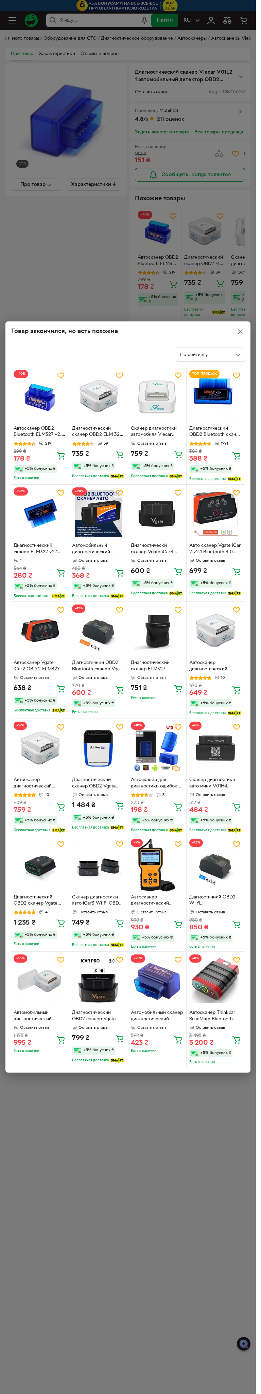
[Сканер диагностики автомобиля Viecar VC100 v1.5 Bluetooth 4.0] (157, 396)
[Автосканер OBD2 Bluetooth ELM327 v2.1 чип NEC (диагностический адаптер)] (40, 396)
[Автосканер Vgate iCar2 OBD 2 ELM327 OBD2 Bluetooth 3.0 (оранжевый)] (40, 631)
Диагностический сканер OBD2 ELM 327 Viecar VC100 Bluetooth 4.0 (98, 432)
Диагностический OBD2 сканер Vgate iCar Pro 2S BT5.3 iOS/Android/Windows (38, 901)
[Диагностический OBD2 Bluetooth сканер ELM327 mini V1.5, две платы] (215, 396)
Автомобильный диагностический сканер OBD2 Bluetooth (98, 549)
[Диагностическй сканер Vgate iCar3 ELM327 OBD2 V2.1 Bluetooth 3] (157, 513)
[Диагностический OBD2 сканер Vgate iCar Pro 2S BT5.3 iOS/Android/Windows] (40, 865)
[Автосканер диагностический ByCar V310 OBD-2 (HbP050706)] (157, 865)
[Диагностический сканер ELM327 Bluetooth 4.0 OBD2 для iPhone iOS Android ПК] (157, 631)
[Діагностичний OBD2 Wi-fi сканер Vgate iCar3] (215, 865)
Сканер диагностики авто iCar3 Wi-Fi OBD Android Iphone (95, 901)
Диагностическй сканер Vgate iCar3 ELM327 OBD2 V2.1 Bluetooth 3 (152, 549)
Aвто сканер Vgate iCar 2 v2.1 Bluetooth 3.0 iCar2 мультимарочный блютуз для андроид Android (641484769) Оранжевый (215, 549)
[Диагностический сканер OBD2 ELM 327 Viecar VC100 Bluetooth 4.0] (98, 396)
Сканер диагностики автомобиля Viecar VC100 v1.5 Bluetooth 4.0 (154, 432)
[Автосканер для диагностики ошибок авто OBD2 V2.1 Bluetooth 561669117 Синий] (157, 748)
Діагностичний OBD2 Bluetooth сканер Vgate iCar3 (98, 667)
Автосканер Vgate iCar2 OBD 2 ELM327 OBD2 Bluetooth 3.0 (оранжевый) (36, 667)
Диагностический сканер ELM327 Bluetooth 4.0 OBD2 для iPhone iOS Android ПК (156, 667)
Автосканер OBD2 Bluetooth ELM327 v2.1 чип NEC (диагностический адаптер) (38, 432)
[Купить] (60, 455)
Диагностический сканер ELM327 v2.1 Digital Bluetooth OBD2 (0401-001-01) (39, 549)
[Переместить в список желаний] (60, 375)
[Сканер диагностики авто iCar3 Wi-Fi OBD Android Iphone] (98, 865)
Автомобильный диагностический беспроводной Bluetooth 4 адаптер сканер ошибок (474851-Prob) (36, 1016)
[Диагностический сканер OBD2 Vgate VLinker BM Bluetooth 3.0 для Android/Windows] (98, 748)
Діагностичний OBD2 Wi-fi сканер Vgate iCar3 (212, 901)
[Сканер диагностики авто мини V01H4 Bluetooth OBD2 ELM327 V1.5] (215, 748)
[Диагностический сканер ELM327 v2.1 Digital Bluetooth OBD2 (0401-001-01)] (40, 513)
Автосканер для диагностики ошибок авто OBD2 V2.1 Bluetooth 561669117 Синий (154, 784)
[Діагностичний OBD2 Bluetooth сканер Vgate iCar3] (98, 631)
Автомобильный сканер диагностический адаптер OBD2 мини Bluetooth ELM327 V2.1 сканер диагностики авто (157, 1016)
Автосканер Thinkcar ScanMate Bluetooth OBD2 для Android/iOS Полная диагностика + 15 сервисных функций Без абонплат (215, 1016)
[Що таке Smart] (117, 476)
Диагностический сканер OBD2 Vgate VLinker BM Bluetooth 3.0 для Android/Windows (96, 784)
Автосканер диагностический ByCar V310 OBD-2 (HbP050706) (152, 901)
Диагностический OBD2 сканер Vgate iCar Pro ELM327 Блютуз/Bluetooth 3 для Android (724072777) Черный (98, 1016)
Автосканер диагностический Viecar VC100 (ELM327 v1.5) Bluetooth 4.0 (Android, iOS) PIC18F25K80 (214, 667)
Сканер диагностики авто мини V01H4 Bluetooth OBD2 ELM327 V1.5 (212, 784)
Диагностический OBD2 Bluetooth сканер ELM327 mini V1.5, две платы (215, 432)
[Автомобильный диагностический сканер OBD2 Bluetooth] (98, 513)
